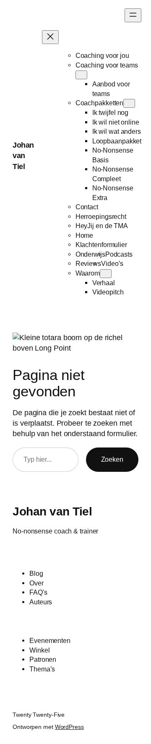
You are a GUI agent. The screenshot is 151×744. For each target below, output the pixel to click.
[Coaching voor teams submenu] (81, 74)
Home (85, 235)
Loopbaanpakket (117, 141)
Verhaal (103, 282)
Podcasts (119, 254)
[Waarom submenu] (106, 273)
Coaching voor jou (102, 55)
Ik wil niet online (115, 122)
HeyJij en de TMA (102, 225)
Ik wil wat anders (116, 131)
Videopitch (108, 292)
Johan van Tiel (23, 156)
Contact (87, 207)
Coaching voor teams (107, 65)
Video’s (112, 263)
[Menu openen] (133, 15)
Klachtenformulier (101, 244)
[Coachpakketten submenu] (129, 103)
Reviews (88, 263)
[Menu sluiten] (50, 37)
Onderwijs (90, 254)
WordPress (69, 726)
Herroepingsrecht (101, 216)
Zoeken (112, 459)
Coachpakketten (100, 103)
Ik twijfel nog (110, 112)
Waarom (88, 273)
